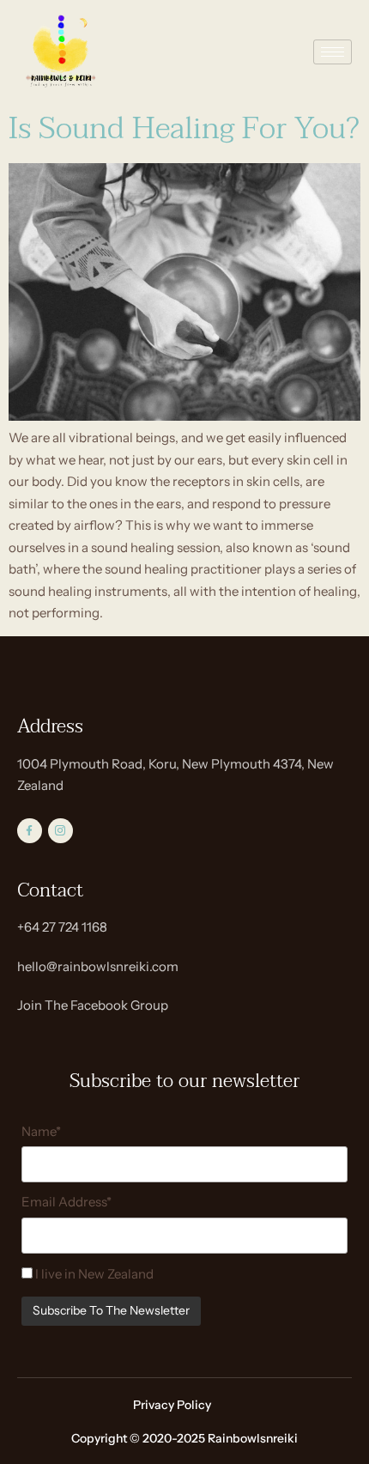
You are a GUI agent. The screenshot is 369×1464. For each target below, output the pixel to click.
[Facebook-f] (29, 830)
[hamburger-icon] (332, 51)
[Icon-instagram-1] (60, 830)
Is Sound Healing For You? (184, 129)
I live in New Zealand (93, 1273)
